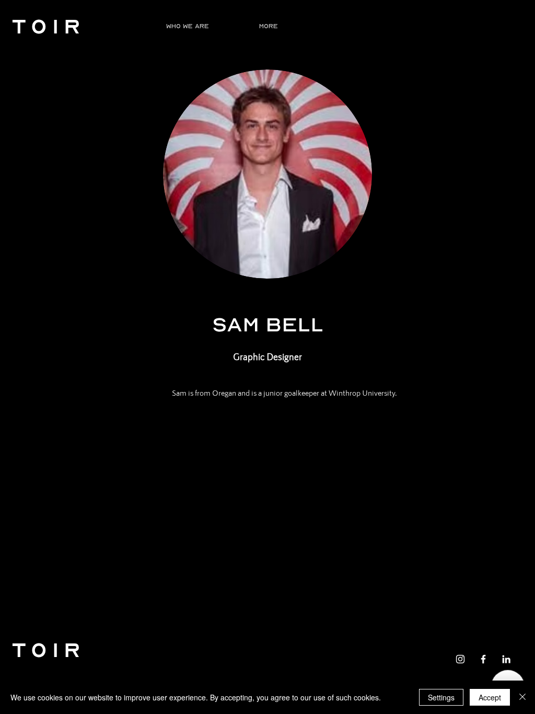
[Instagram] (460, 659)
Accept (490, 697)
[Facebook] (483, 659)
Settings (441, 697)
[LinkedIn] (506, 659)
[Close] (522, 697)
